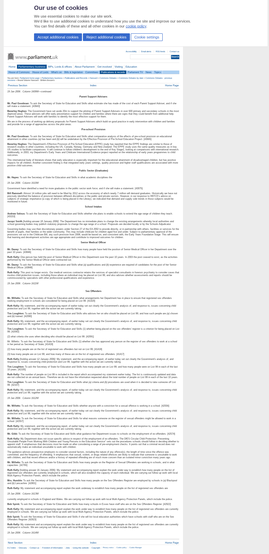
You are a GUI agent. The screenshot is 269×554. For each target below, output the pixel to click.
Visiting (119, 66)
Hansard (93, 78)
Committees (91, 72)
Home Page (172, 85)
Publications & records (113, 72)
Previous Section (17, 85)
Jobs (68, 548)
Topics (157, 72)
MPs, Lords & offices (60, 66)
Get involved (104, 66)
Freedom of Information (52, 548)
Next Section (15, 542)
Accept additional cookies (58, 37)
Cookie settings (146, 37)
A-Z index (11, 548)
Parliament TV (135, 72)
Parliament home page (30, 78)
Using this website (81, 548)
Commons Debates (108, 78)
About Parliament (85, 66)
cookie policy (136, 26)
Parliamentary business (31, 66)
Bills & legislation (73, 72)
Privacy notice (108, 548)
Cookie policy (121, 548)
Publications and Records (76, 78)
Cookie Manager (135, 548)
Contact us (174, 51)
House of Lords (40, 72)
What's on (56, 72)
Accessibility (131, 51)
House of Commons (19, 72)
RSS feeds (160, 51)
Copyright (95, 548)
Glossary (23, 548)
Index (93, 85)
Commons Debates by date (131, 78)
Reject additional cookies (106, 37)
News (149, 72)
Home (12, 66)
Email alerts (146, 51)
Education (131, 66)
